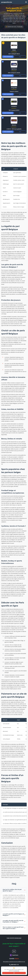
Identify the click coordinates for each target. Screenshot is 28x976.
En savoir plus (16, 970)
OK (14, 973)
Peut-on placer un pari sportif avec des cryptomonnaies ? (13, 927)
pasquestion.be (6, 2)
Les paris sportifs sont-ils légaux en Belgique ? (13, 914)
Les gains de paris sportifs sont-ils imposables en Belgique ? (13, 921)
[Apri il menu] (26, 2)
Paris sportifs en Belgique (14, 938)
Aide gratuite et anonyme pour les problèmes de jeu (14, 961)
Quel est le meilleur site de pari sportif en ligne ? (12, 890)
